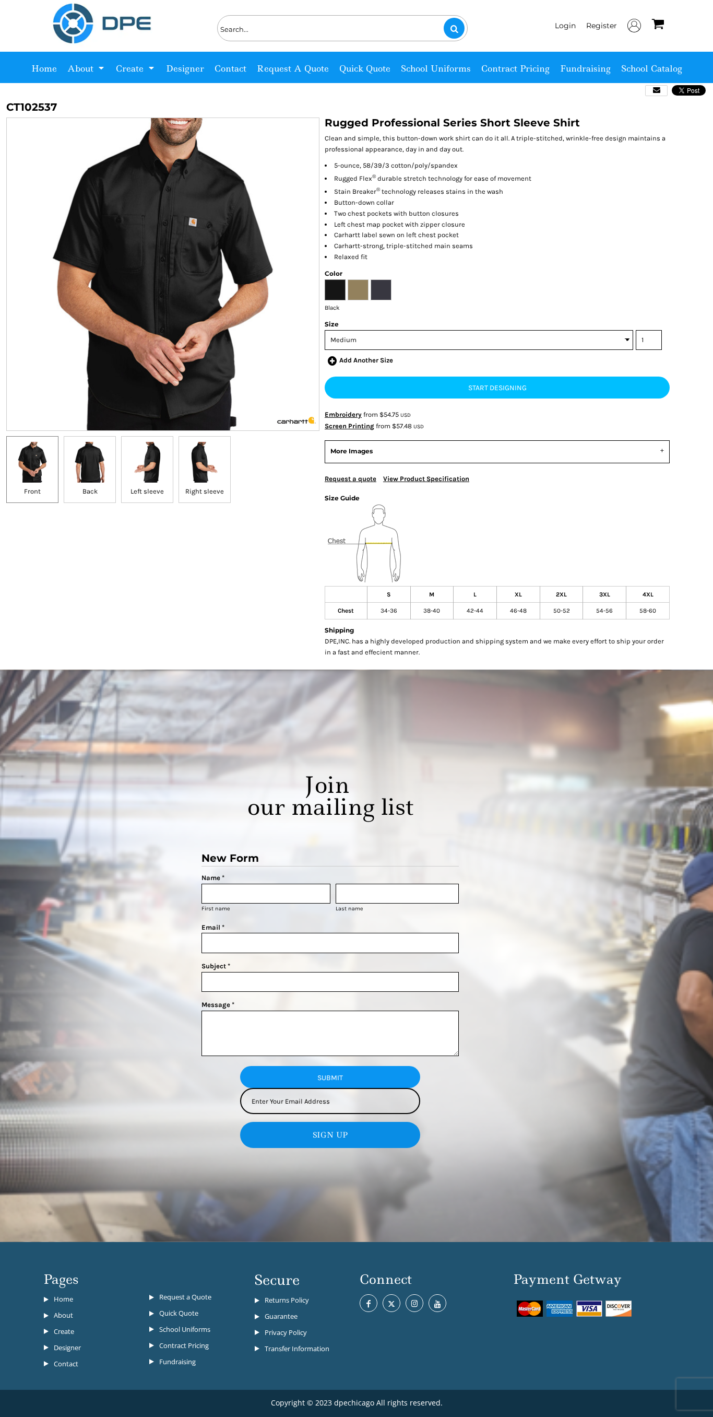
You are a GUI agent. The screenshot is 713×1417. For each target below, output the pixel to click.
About (63, 1315)
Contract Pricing (184, 1345)
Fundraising (177, 1361)
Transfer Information (297, 1348)
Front (32, 491)
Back (90, 491)
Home (63, 1299)
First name (215, 908)
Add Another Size (366, 360)
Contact (66, 1363)
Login (565, 25)
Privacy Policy (286, 1332)
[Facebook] (368, 1303)
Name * (212, 878)
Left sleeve (147, 491)
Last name (349, 908)
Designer (67, 1347)
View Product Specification (426, 479)
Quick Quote (178, 1313)
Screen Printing (349, 426)
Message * (217, 1005)
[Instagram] (414, 1303)
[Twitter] (391, 1303)
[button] (86, 67)
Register (601, 25)
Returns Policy (287, 1300)
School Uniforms (184, 1329)
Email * (212, 927)
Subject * (215, 966)
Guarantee (281, 1316)
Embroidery (343, 414)
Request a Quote (185, 1297)
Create (64, 1331)
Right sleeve (204, 491)
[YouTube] (437, 1303)
